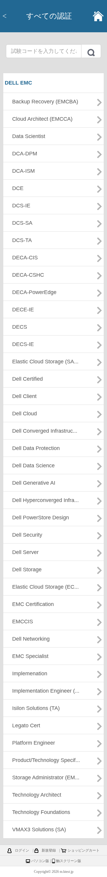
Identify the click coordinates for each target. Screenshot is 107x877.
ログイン (22, 850)
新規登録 (49, 850)
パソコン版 (40, 861)
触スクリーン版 (68, 861)
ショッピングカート (83, 850)
